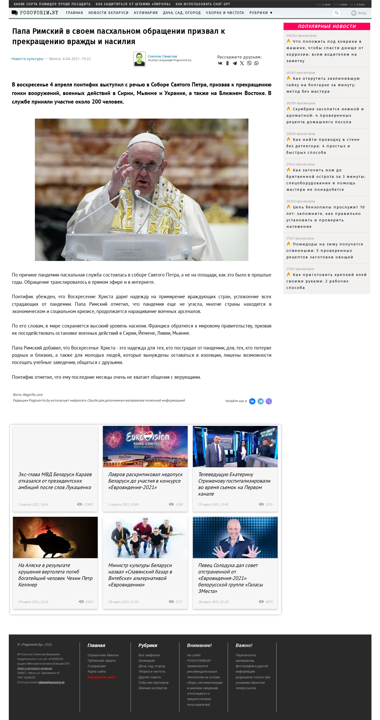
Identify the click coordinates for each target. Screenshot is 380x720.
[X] (242, 63)
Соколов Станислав (162, 56)
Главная (74, 13)
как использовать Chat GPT (203, 4)
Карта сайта (97, 671)
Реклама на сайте (101, 677)
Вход (362, 13)
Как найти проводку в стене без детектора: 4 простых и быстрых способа (323, 146)
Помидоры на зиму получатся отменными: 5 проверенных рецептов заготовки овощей (324, 250)
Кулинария (146, 13)
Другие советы (150, 677)
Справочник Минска (103, 655)
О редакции (96, 666)
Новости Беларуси (108, 13)
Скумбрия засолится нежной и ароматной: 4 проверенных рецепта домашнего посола (325, 115)
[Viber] (249, 63)
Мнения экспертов (153, 688)
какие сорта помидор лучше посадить (52, 4)
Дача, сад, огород (182, 13)
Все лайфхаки (149, 655)
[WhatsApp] (256, 63)
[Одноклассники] (227, 63)
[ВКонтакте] (220, 63)
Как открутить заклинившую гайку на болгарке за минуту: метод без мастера (323, 85)
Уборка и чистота (225, 13)
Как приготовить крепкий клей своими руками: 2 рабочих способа (326, 281)
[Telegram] (235, 63)
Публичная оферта (102, 661)
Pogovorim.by (32, 644)
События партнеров (154, 683)
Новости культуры (27, 58)
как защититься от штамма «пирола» (133, 4)
